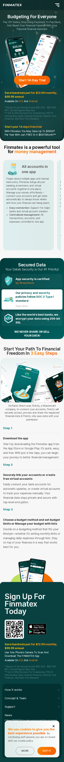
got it (47, 750)
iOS (21, 101)
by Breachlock (25, 282)
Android (33, 101)
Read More (22, 306)
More (25, 750)
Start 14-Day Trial (32, 80)
